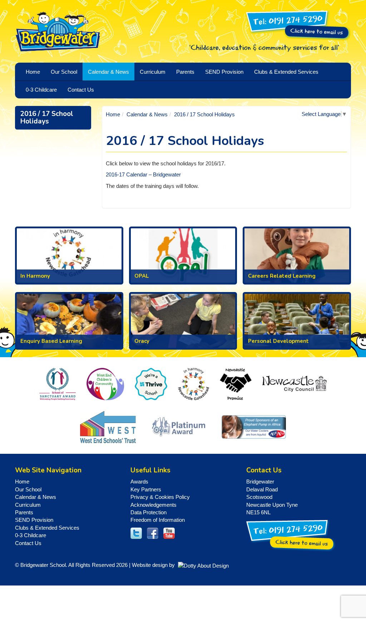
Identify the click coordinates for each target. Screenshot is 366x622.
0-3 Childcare (30, 535)
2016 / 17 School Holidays (46, 117)
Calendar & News (147, 114)
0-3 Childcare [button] (41, 90)
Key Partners (145, 489)
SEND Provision (224, 72)
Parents (24, 512)
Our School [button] (64, 72)
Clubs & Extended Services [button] (286, 72)
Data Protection (148, 512)
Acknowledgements (153, 505)
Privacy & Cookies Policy (160, 497)
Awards (139, 481)
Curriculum (28, 505)
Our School (28, 489)
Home (113, 114)
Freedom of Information (157, 520)
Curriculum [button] (152, 72)
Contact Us (81, 90)
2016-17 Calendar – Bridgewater (143, 174)
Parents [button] (185, 72)
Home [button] (33, 72)
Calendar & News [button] (108, 72)
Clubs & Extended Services (47, 528)
